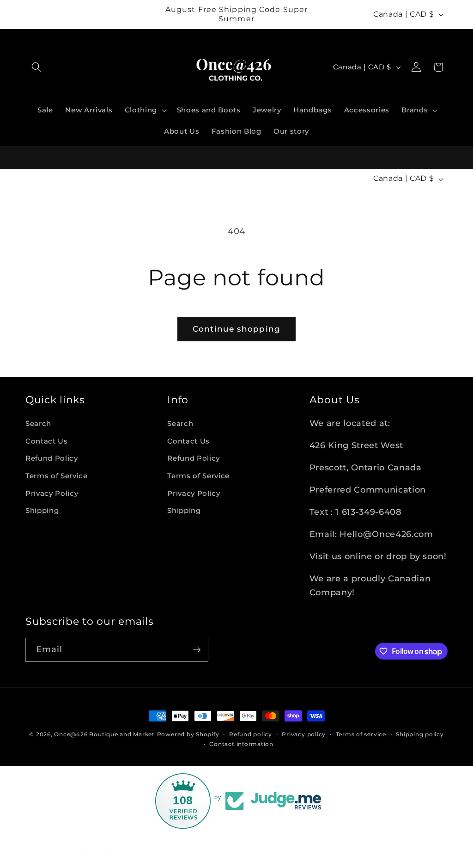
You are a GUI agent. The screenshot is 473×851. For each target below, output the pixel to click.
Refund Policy (51, 458)
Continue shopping (236, 328)
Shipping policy (420, 734)
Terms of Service (56, 475)
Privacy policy (304, 734)
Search (38, 423)
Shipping (42, 510)
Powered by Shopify (188, 734)
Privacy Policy (51, 493)
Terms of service (361, 734)
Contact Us (46, 441)
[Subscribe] (197, 650)
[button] (36, 67)
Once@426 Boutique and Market (104, 734)
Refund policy (250, 734)
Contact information (241, 743)
